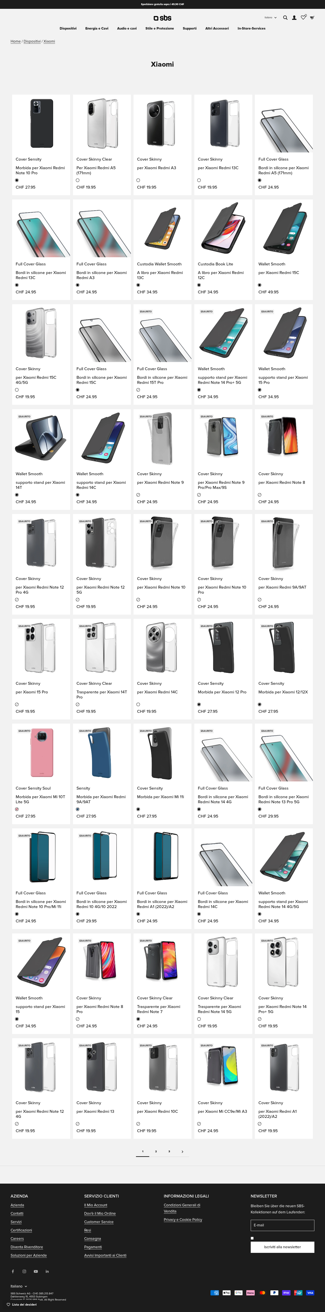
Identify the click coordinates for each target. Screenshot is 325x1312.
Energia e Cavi (96, 28)
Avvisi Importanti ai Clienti (105, 1255)
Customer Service (99, 1222)
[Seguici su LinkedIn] (47, 1271)
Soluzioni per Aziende (29, 1255)
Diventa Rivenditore (27, 1247)
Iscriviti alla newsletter (282, 1247)
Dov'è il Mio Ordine (100, 1213)
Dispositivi (68, 28)
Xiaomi (49, 41)
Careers (17, 1238)
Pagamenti (93, 1247)
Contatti (17, 1213)
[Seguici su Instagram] (24, 1271)
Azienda (17, 1205)
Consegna (92, 1238)
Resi (87, 1230)
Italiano (268, 17)
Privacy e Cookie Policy (183, 1219)
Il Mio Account (95, 1205)
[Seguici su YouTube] (36, 1271)
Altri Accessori (217, 28)
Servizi (16, 1222)
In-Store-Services (252, 28)
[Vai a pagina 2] (182, 1152)
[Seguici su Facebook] (13, 1271)
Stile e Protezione (159, 28)
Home (16, 41)
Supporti (190, 28)
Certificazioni (21, 1230)
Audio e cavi (127, 28)
